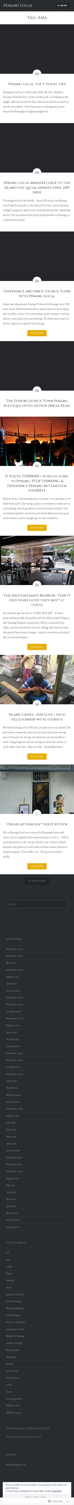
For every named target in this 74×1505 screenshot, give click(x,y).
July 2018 (10, 1122)
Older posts (37, 881)
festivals (10, 1280)
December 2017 (14, 1157)
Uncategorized (14, 1398)
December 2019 (14, 1053)
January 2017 (12, 1227)
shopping (11, 1357)
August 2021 (12, 976)
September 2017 (14, 1171)
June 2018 (11, 1129)
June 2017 (11, 1192)
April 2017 (11, 1206)
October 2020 (13, 1011)
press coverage (14, 1343)
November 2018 (14, 1108)
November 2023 (14, 949)
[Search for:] (37, 904)
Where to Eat (13, 1405)
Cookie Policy (56, 1491)
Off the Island (13, 1315)
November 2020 (14, 1004)
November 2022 (14, 956)
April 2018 (11, 1143)
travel (9, 1391)
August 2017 (12, 1178)
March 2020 (12, 1039)
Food (9, 1287)
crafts (9, 1266)
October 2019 (13, 1067)
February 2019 (13, 1095)
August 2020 (13, 1025)
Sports (9, 1364)
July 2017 (10, 1185)
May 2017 (11, 1199)
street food (12, 1371)
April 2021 (11, 983)
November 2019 (14, 1060)
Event (9, 1273)
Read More (37, 333)
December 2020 (14, 997)
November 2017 (14, 1164)
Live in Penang (13, 1301)
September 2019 (14, 1074)
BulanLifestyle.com (16, 1464)
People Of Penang (15, 1336)
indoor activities (15, 1294)
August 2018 (12, 1116)
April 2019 (11, 1081)
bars (8, 1259)
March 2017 (12, 1213)
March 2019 (12, 1088)
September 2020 (15, 1018)
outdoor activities (15, 1322)
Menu (64, 5)
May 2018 (11, 1136)
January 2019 (13, 1102)
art (7, 1252)
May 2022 (11, 962)
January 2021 (13, 990)
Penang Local (18, 5)
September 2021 (14, 970)
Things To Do (13, 1378)
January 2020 (13, 1046)
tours (9, 1384)
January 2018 (13, 1150)
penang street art (15, 1329)
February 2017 (13, 1220)
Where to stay (13, 1412)
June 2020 (11, 1032)
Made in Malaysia (15, 1308)
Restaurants (12, 1350)
